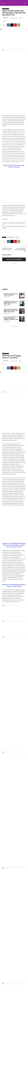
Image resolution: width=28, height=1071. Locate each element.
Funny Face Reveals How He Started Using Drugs (11, 294)
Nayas (17, 237)
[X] (11, 24)
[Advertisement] (14, 99)
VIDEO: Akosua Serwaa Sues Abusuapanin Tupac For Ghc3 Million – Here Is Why (11, 310)
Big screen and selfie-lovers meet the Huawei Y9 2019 (20, 249)
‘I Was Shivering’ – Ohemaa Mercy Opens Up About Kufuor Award (10, 303)
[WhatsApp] (18, 24)
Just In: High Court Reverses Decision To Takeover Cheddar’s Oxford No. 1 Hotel (11, 318)
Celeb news (5, 8)
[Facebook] (8, 24)
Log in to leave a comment (14, 259)
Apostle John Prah (11, 237)
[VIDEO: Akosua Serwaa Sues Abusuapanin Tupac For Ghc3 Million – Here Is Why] (22, 311)
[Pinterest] (15, 24)
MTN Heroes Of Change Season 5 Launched (7, 249)
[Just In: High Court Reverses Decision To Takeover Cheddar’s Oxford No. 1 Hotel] (22, 319)
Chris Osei (6, 17)
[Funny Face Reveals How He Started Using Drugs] (22, 295)
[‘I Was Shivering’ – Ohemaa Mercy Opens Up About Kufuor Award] (22, 303)
